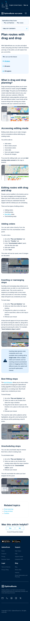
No (20, 528)
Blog (16, 567)
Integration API (19, 559)
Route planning (8, 509)
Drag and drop (8, 511)
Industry (17, 572)
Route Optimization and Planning (21, 576)
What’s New (18, 569)
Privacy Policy (5, 569)
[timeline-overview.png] (15, 121)
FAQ (16, 553)
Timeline (6, 513)
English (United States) (15, 5)
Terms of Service (6, 567)
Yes (10, 528)
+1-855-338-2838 (7, 6)
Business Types (6, 559)
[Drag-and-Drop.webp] (15, 180)
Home (3, 6)
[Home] (12, 13)
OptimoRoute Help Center (9, 20)
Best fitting (8, 214)
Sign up (26, 5)
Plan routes (20, 22)
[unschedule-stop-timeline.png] (15, 493)
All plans (7, 61)
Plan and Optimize (9, 22)
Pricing (3, 556)
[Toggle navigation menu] (26, 13)
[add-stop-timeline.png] (15, 273)
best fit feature (8, 382)
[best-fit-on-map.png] (15, 439)
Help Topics (18, 551)
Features (4, 553)
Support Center (19, 556)
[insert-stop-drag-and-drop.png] (15, 346)
